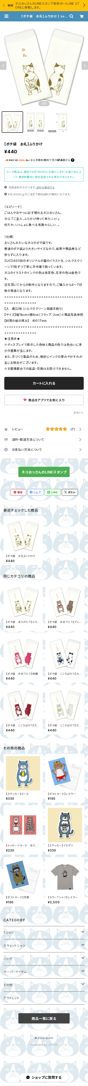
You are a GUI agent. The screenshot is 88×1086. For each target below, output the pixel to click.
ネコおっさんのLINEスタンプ (44, 472)
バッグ (7, 959)
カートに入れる (44, 383)
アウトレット (11, 998)
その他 (7, 985)
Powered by (39, 1044)
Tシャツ (8, 932)
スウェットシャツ (14, 945)
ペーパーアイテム (15, 972)
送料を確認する (45, 187)
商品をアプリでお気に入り (46, 400)
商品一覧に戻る (44, 1018)
